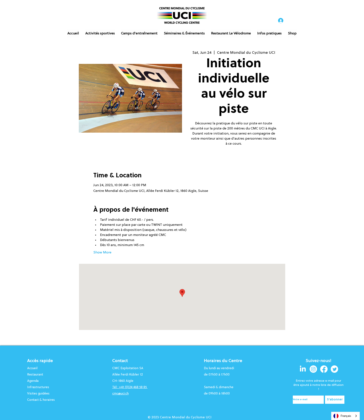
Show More (102, 252)
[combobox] (345, 416)
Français (346, 415)
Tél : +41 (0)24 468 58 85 (130, 387)
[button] (100, 34)
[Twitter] (334, 369)
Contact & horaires (41, 400)
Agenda (33, 381)
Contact (120, 361)
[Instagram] (313, 369)
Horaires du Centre (223, 361)
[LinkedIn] (302, 369)
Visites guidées (38, 394)
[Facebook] (324, 369)
